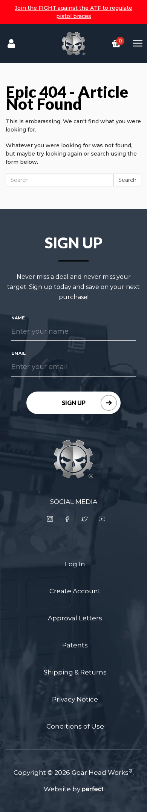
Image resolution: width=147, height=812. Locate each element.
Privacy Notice (75, 699)
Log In (75, 564)
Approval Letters (75, 618)
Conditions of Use (75, 726)
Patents (75, 645)
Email (18, 353)
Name (18, 318)
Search (127, 180)
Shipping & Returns (75, 672)
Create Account (75, 591)
